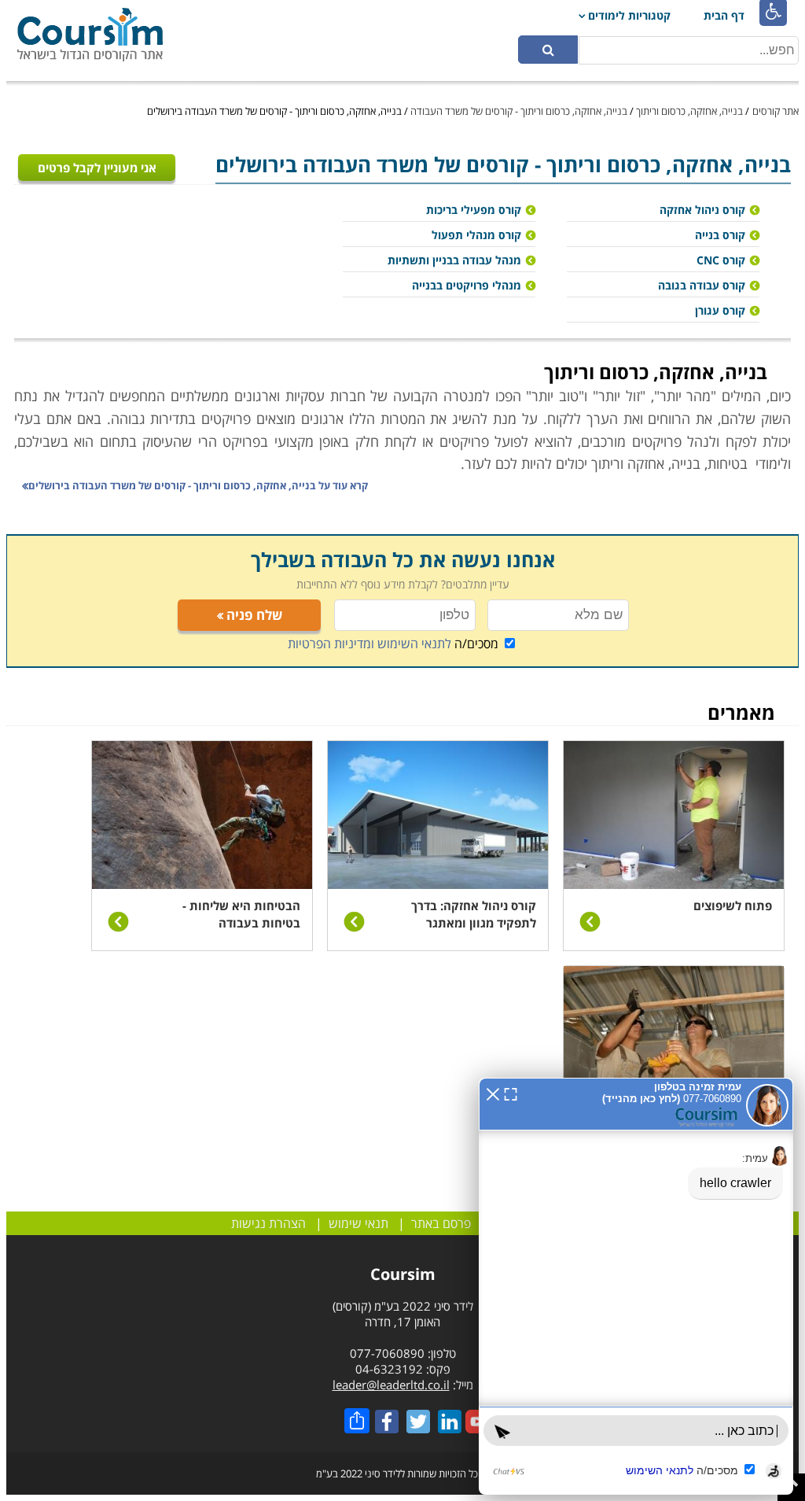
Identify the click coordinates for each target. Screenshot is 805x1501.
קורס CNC (721, 260)
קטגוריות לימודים (629, 15)
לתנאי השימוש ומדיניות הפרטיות (369, 643)
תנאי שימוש (358, 1223)
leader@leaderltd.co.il (391, 1384)
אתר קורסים (775, 111)
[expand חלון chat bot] (510, 1092)
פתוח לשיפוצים (732, 905)
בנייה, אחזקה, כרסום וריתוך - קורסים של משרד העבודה (518, 111)
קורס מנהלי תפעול (476, 234)
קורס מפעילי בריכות (473, 209)
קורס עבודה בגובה (701, 285)
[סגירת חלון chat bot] (493, 1092)
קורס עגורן (720, 310)
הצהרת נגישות (268, 1223)
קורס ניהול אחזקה (702, 209)
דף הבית (724, 15)
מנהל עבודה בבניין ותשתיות (454, 260)
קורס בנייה (720, 234)
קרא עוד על (198, 485)
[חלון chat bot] (636, 1286)
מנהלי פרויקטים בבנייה (466, 285)
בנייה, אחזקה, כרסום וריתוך (689, 111)
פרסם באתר (441, 1223)
